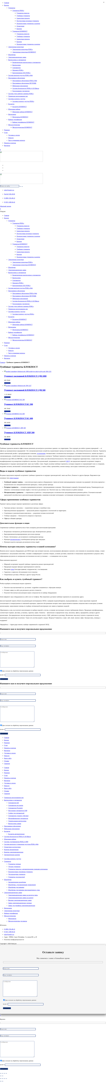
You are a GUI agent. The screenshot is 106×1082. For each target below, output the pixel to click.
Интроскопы (12, 114)
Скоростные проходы (23, 18)
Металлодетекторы (14, 125)
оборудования (14, 478)
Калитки (19, 28)
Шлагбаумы (12, 54)
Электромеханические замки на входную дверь (23, 895)
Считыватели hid (13, 803)
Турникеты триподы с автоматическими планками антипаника (28, 869)
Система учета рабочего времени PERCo (21, 93)
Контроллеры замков (14, 823)
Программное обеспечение (16, 78)
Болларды (11, 104)
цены (12, 569)
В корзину (7, 383)
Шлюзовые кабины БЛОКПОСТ (22, 112)
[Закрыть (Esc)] (6, 1073)
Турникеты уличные (14, 864)
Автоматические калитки (12, 855)
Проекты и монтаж (10, 143)
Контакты (7, 145)
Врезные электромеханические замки (20, 900)
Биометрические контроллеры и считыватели (26, 62)
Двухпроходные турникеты (16, 874)
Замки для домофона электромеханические (21, 905)
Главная (6, 3)
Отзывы (6, 761)
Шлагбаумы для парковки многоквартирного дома (24, 890)
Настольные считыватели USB (17, 810)
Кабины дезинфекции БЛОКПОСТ (23, 122)
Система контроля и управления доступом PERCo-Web (21, 844)
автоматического (15, 539)
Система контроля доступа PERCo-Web (20, 75)
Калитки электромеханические (13, 852)
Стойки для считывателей (16, 813)
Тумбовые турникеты (23, 16)
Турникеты (11, 8)
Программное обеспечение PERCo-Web (24, 80)
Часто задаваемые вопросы (16, 140)
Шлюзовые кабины (14, 109)
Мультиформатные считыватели (18, 818)
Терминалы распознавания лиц (18, 96)
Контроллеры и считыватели (17, 60)
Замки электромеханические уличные (20, 903)
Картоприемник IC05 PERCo (21, 73)
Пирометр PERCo (17, 70)
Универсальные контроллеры (17, 821)
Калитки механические (11, 849)
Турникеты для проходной (16, 877)
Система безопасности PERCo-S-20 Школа (25, 88)
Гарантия (7, 763)
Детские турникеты (14, 866)
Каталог (6, 5)
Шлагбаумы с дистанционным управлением (22, 885)
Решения (7, 130)
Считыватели (16, 67)
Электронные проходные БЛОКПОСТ (24, 52)
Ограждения (20, 26)
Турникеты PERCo (18, 10)
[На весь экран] (2, 1073)
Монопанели (12, 918)
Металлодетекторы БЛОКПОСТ (22, 127)
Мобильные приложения (20, 86)
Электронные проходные (16, 47)
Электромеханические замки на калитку (20, 898)
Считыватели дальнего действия (18, 816)
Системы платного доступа (12, 859)
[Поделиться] (4, 1073)
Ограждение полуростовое (12, 847)
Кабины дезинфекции (15, 119)
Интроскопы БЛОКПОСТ (20, 117)
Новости (11, 138)
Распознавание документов (21, 91)
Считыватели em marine (15, 805)
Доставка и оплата (14, 135)
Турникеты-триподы (23, 13)
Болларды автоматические (16, 834)
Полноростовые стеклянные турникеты (20, 872)
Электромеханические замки (17, 57)
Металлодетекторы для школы (17, 921)
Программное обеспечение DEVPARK (24, 83)
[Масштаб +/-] (0, 1073)
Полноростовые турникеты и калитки (28, 23)
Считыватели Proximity (15, 808)
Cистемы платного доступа (16, 99)
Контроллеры (16, 65)
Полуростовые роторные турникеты (28, 21)
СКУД (68, 461)
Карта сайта (7, 758)
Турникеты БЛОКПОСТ (19, 31)
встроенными (41, 453)
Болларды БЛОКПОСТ (19, 106)
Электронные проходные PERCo (22, 49)
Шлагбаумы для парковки (16, 887)
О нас (6, 132)
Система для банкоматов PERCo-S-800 (16, 842)
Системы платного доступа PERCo (23, 101)
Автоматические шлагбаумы (17, 882)
